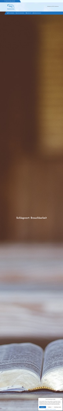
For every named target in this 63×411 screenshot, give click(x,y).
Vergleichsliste (37, 13)
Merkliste (29, 13)
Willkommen (11, 13)
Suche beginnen (20, 13)
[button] (61, 399)
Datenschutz (51, 409)
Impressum (54, 409)
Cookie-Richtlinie (47, 409)
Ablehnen (49, 407)
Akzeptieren (43, 407)
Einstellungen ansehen (57, 407)
